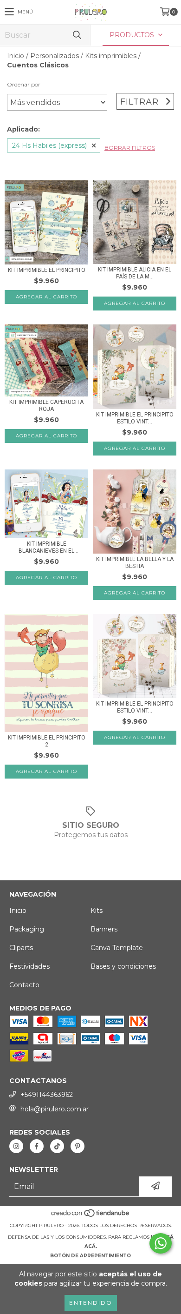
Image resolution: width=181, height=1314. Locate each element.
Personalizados (54, 56)
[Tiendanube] (90, 1216)
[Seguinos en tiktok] (57, 1146)
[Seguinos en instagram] (16, 1146)
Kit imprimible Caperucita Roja (46, 405)
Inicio (15, 56)
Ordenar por (23, 84)
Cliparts (21, 948)
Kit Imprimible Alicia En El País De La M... (134, 273)
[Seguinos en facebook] (37, 1146)
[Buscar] (76, 35)
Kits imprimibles (110, 56)
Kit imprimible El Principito (46, 270)
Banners (103, 929)
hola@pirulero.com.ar (54, 1109)
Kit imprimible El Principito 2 (46, 741)
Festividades (29, 966)
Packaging (26, 929)
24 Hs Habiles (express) (49, 145)
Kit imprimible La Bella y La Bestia (135, 562)
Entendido (90, 1302)
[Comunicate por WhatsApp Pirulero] (160, 1243)
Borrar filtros (129, 147)
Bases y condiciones (123, 966)
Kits (96, 910)
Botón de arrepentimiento (90, 1256)
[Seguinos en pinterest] (77, 1146)
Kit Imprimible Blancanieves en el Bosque (46, 548)
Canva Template (116, 948)
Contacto (24, 985)
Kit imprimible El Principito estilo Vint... (135, 418)
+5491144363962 (46, 1094)
